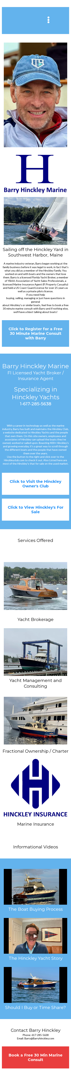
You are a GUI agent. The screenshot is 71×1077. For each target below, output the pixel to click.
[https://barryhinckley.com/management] (35, 652)
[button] (48, 21)
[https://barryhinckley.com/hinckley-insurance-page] (35, 788)
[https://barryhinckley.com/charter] (35, 720)
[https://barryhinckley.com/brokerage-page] (35, 586)
